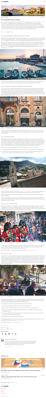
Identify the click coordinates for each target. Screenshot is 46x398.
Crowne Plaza (41, 45)
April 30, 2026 (43, 368)
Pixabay (18, 322)
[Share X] (2, 333)
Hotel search (3, 388)
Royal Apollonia (5, 46)
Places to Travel (4, 17)
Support (2, 391)
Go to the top (5, 325)
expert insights (6, 327)
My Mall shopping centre (19, 94)
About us (2, 390)
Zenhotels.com (20, 320)
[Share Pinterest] (9, 333)
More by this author (9, 346)
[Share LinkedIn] (5, 333)
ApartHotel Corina (9, 47)
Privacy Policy (3, 396)
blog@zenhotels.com (13, 382)
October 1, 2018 (43, 17)
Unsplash (9, 188)
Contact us (3, 393)
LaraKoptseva (12, 322)
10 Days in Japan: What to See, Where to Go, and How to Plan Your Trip (19, 376)
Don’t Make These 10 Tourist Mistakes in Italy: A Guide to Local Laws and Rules (20, 370)
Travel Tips (3, 368)
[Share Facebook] (12, 333)
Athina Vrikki (5, 188)
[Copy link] (15, 333)
